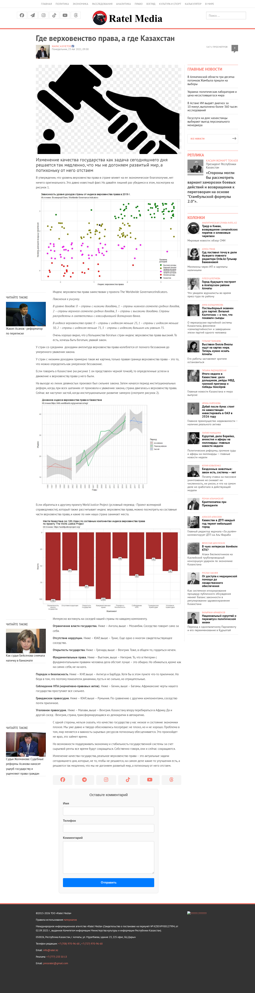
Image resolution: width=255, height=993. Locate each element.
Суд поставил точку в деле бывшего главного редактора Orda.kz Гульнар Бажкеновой (219, 257)
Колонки (196, 217)
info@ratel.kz (50, 950)
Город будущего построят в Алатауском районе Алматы (219, 285)
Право (139, 4)
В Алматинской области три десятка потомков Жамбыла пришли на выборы (210, 80)
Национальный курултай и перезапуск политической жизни (219, 619)
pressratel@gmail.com (55, 963)
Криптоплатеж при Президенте (214, 503)
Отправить (109, 882)
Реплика (195, 155)
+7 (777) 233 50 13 (56, 956)
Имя (66, 803)
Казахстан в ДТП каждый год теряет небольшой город (218, 523)
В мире (209, 4)
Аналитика (123, 4)
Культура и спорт (170, 4)
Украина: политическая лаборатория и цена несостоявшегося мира (212, 93)
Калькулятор (193, 4)
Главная (46, 4)
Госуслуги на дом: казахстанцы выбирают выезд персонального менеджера (208, 121)
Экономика (80, 4)
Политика (62, 4)
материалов (70, 919)
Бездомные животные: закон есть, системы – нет (219, 470)
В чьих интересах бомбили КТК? (219, 548)
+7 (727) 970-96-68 (92, 943)
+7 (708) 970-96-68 (69, 943)
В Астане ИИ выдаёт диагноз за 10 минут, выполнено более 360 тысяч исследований (212, 106)
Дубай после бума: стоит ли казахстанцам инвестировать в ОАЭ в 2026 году (218, 411)
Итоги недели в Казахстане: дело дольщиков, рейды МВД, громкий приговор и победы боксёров (218, 380)
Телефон (69, 820)
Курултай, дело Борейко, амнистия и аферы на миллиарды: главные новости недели (218, 441)
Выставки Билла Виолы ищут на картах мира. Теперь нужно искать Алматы (217, 349)
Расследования (102, 4)
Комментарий (73, 837)
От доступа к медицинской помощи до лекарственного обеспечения (219, 581)
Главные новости (204, 69)
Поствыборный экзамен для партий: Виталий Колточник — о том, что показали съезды (217, 313)
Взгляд (150, 4)
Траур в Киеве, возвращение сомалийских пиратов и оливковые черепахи (220, 231)
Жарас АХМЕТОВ (61, 46)
